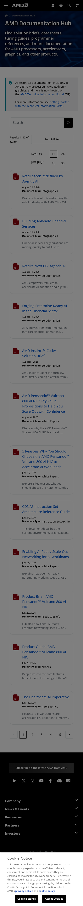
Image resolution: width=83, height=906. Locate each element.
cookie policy (47, 891)
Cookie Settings (26, 898)
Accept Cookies (54, 898)
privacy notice (24, 891)
